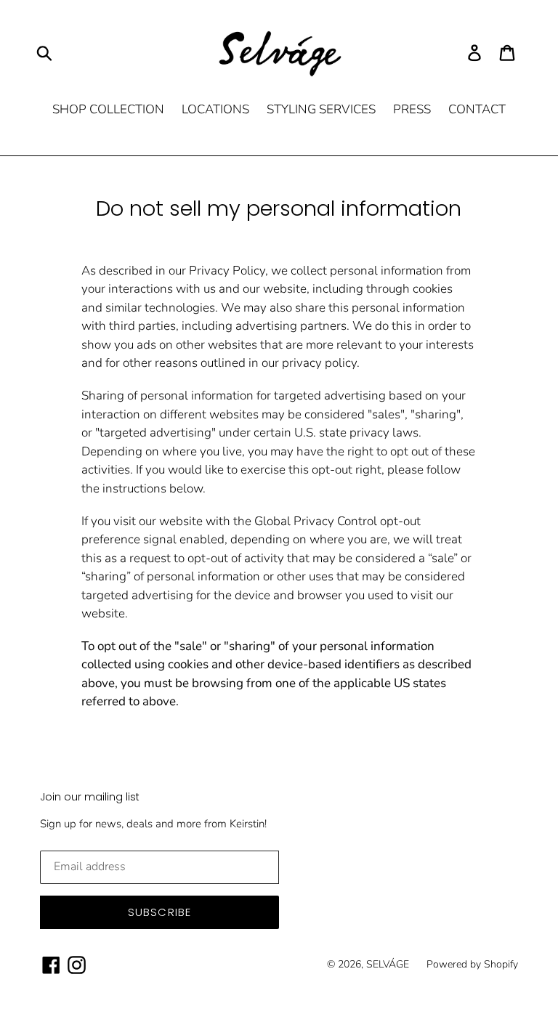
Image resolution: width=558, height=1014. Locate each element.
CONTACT (477, 109)
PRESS (412, 109)
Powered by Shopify (472, 964)
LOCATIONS (215, 109)
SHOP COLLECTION (108, 109)
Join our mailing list (90, 797)
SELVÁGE (387, 964)
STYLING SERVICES (321, 109)
